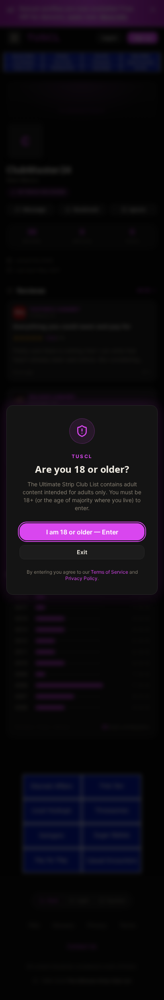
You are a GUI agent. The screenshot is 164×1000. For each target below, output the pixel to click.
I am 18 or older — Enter (82, 532)
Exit (82, 552)
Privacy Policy (81, 578)
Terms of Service (109, 572)
